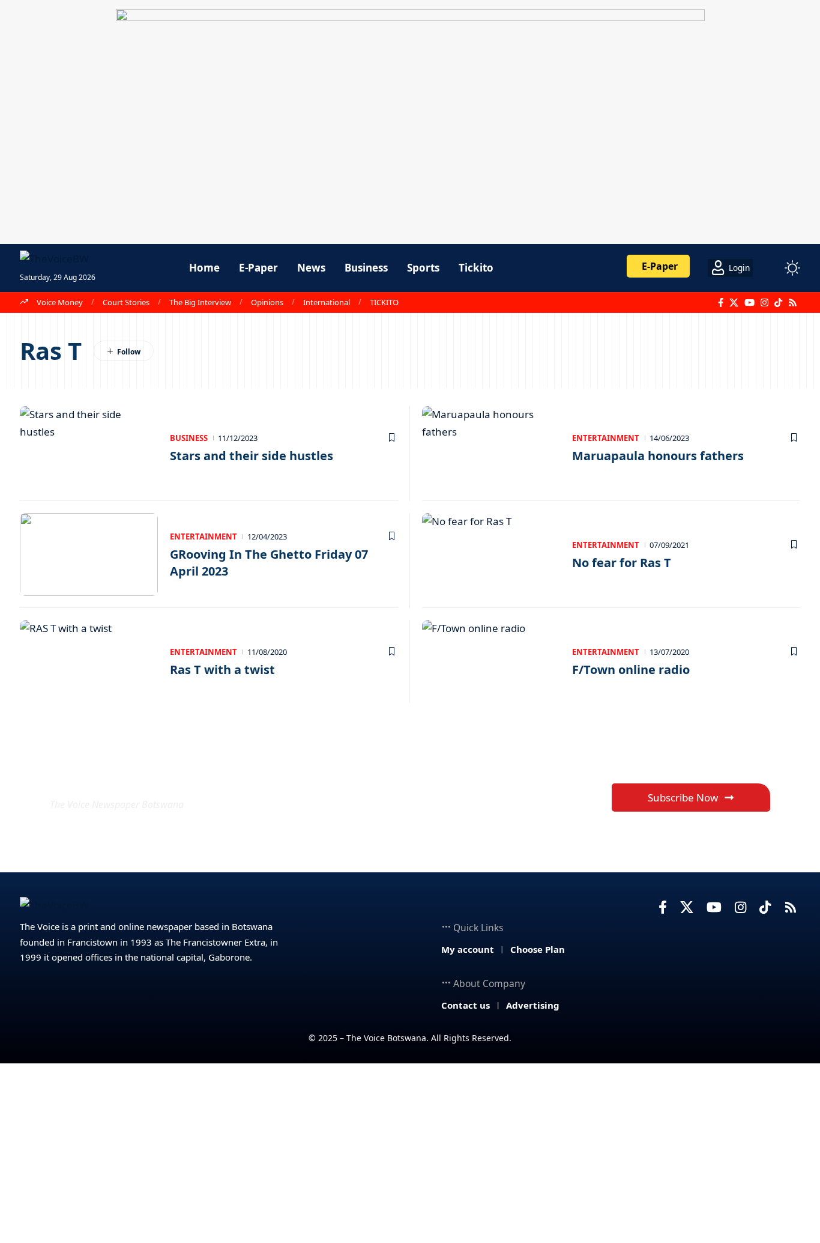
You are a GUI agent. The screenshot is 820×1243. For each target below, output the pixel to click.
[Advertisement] (410, 1153)
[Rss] (792, 303)
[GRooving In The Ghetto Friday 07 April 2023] (89, 554)
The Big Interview (200, 302)
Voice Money (60, 302)
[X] (733, 303)
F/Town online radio (631, 669)
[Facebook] (720, 303)
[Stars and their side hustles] (89, 447)
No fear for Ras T (621, 563)
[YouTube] (749, 303)
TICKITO (384, 302)
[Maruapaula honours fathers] (491, 447)
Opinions (267, 302)
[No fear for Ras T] (491, 554)
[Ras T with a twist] (89, 661)
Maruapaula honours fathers (658, 456)
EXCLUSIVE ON (139, 775)
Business (189, 438)
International (326, 302)
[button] (770, 268)
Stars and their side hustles (251, 456)
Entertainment (605, 438)
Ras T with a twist (222, 669)
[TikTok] (778, 303)
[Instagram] (764, 303)
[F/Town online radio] (491, 661)
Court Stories (126, 302)
